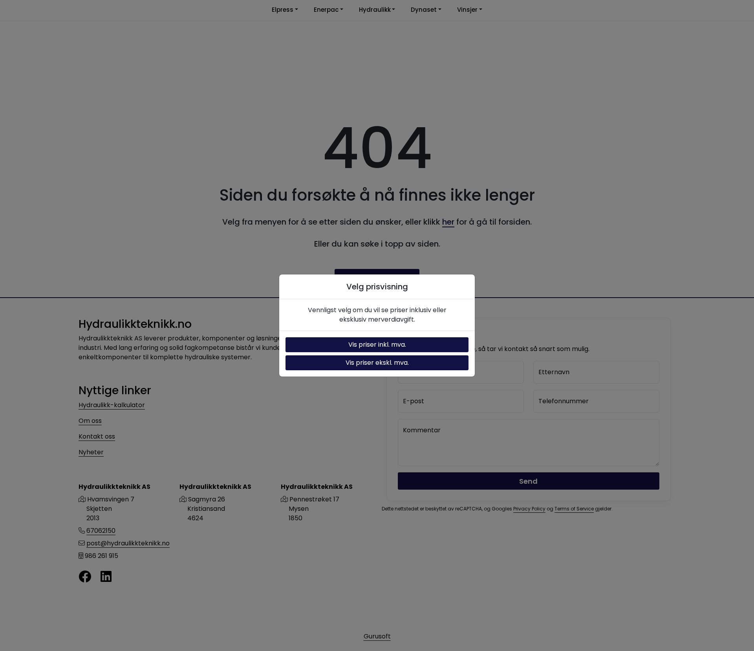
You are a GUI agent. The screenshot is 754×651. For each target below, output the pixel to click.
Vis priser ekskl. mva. (377, 362)
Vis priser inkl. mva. (377, 344)
